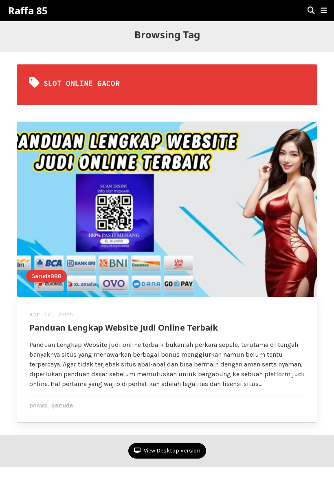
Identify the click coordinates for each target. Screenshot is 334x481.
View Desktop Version (171, 450)
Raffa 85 (28, 10)
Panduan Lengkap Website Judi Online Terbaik (123, 327)
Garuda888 (46, 276)
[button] (324, 10)
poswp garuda (51, 405)
